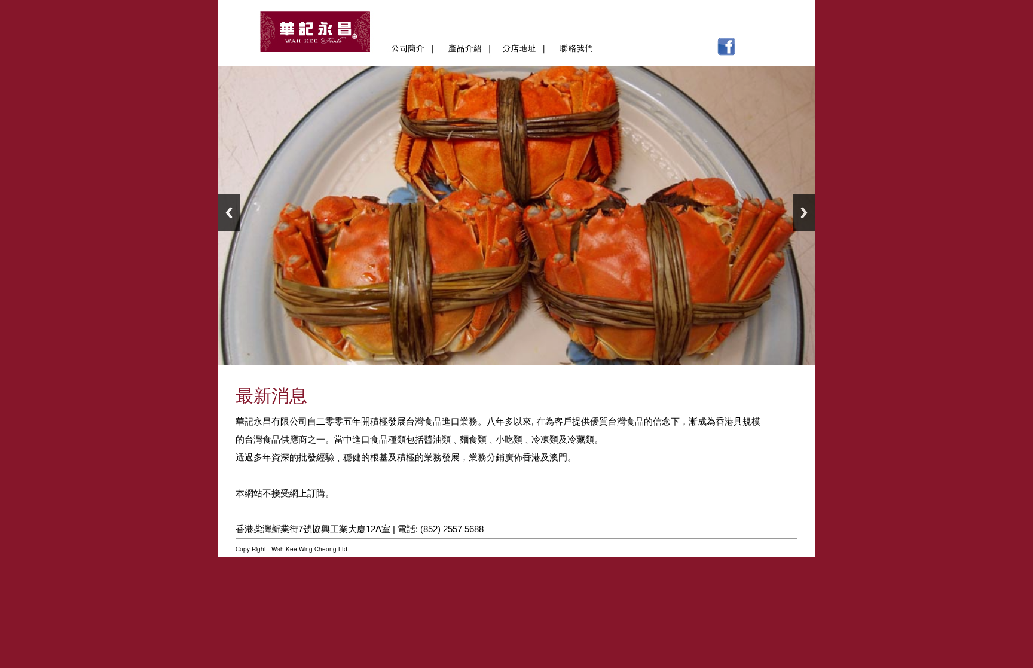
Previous (229, 212)
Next (804, 212)
